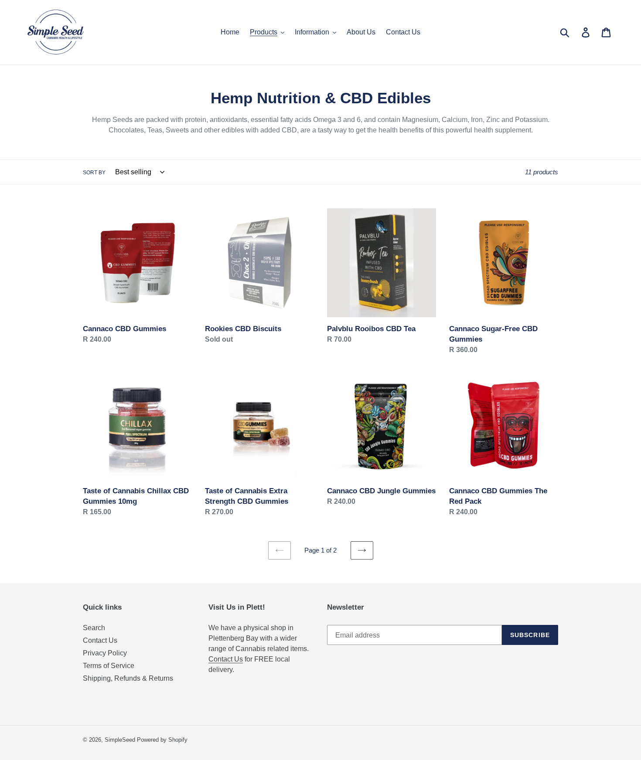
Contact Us (100, 640)
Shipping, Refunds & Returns (128, 678)
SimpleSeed (120, 739)
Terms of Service (108, 665)
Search (94, 627)
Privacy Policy (105, 653)
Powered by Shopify (162, 739)
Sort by (94, 173)
